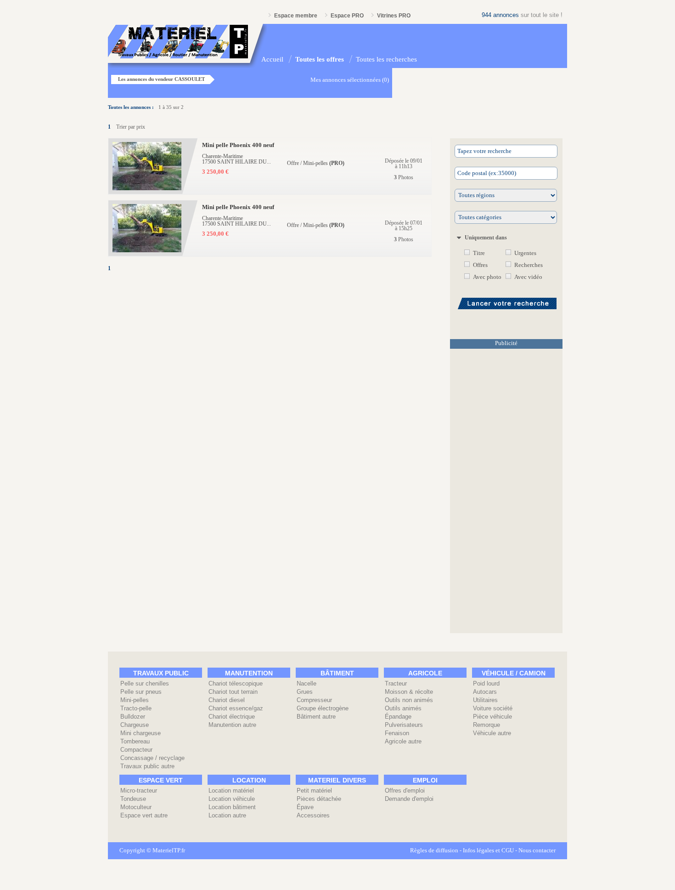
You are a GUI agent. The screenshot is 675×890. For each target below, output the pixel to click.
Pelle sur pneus (141, 691)
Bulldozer (132, 716)
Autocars (485, 691)
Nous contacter (537, 850)
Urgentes (525, 253)
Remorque (486, 724)
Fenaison (397, 733)
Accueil (272, 59)
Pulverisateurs (404, 724)
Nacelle (306, 683)
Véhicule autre (492, 733)
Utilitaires (485, 700)
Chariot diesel (226, 700)
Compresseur (314, 700)
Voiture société (492, 708)
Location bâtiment (232, 807)
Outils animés (403, 708)
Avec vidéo (528, 277)
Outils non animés (409, 700)
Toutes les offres (319, 59)
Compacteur (136, 749)
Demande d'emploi (409, 798)
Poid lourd (486, 683)
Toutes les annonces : (131, 107)
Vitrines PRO (394, 15)
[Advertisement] (506, 493)
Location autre (227, 815)
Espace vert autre (144, 815)
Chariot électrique (231, 716)
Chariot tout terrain (233, 691)
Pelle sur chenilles (144, 683)
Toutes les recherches (386, 59)
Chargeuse (134, 724)
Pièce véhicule (492, 716)
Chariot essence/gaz (235, 708)
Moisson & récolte (409, 691)
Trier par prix (130, 127)
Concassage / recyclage (152, 757)
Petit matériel (314, 790)
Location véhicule (231, 798)
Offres (480, 265)
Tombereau (135, 741)
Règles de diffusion (434, 850)
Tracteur (396, 683)
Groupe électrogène (323, 708)
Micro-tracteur (138, 790)
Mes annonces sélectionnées (345, 80)
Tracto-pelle (136, 708)
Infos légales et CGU (488, 850)
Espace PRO (347, 15)
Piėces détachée (319, 798)
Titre (479, 253)
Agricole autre (403, 741)
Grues (305, 691)
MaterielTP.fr (168, 850)
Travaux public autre (147, 766)
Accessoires (313, 815)
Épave (305, 807)
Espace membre (295, 15)
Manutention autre (232, 724)
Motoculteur (136, 807)
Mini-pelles (134, 700)
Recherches (528, 265)
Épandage (398, 716)
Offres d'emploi (405, 790)
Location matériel (231, 790)
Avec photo (487, 277)
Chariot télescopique (235, 683)
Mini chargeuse (140, 733)
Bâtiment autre (316, 716)
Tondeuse (133, 798)
